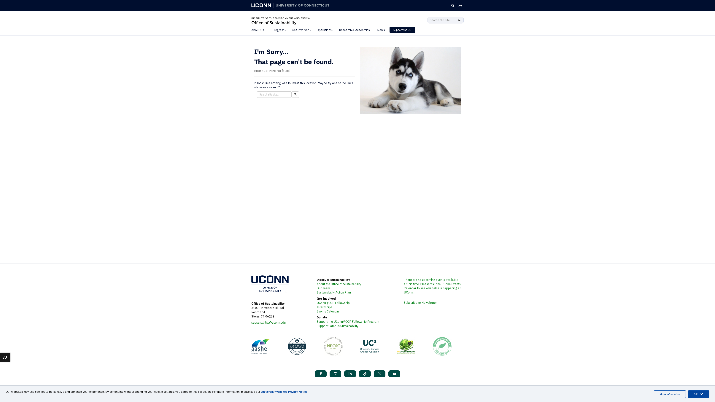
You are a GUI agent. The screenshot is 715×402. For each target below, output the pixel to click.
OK (696, 394)
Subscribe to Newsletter (420, 302)
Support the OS (402, 30)
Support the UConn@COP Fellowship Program (348, 321)
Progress (278, 30)
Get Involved (300, 30)
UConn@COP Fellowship (333, 303)
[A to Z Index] (460, 6)
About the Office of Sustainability (339, 284)
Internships (324, 307)
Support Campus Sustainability (337, 326)
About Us (257, 30)
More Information (670, 394)
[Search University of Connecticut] (453, 6)
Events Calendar (328, 311)
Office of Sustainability (273, 22)
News (381, 30)
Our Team (323, 288)
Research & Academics (354, 30)
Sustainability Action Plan (334, 292)
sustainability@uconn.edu (268, 322)
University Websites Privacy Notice (284, 392)
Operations (324, 30)
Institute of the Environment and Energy (281, 18)
